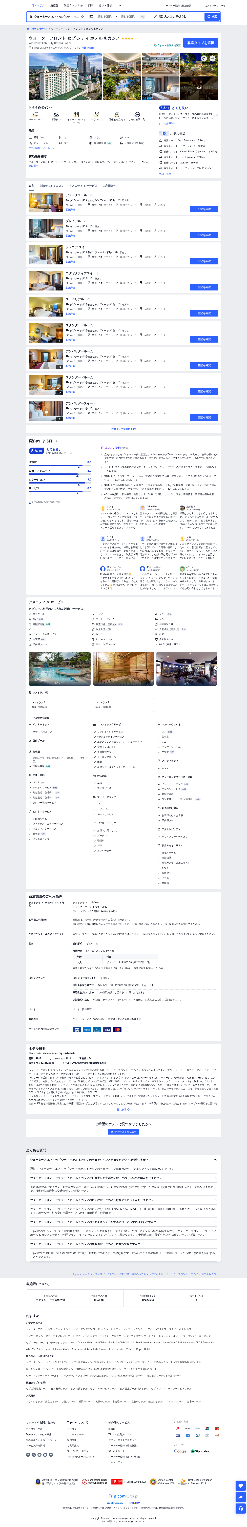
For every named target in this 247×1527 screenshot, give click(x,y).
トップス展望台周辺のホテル (186, 1362)
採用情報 (72, 1440)
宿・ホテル (38, 5)
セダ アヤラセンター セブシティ (128, 1329)
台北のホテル (194, 1401)
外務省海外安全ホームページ (41, 1440)
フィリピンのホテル (105, 1274)
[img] (65, 76)
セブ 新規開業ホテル (37, 1388)
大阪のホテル (69, 1401)
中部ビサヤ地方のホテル (133, 1274)
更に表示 (33, 165)
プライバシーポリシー (79, 1451)
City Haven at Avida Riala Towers (89, 1349)
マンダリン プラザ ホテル (94, 1329)
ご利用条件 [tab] (109, 185)
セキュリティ (115, 1462)
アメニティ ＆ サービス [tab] (83, 185)
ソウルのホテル (34, 1401)
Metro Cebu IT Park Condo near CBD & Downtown (188, 1342)
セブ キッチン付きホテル (103, 1388)
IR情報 (111, 1429)
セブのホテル (156, 1274)
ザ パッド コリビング (199, 1335)
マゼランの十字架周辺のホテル (140, 1369)
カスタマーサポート (36, 1429)
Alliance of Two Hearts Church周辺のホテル (98, 1369)
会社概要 (72, 1429)
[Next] (217, 668)
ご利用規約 (73, 1445)
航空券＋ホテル (73, 5)
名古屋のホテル (120, 1401)
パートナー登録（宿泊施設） (123, 1445)
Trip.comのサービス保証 (38, 1434)
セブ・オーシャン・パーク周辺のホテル (47, 1362)
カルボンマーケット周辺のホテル (164, 1375)
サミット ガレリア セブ (121, 1349)
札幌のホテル (103, 1401)
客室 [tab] (31, 185)
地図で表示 (165, 173)
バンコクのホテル (174, 1401)
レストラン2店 (103, 629)
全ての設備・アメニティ (42, 148)
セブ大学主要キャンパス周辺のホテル (91, 1362)
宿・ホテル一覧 (116, 1451)
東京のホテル (52, 1401)
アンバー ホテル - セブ (38, 1335)
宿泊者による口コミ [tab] (51, 185)
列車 (90, 5)
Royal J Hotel (143, 1349)
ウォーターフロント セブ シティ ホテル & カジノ (74, 38)
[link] (178, 5)
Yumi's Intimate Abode (57, 1349)
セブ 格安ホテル (59, 1388)
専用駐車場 (39, 624)
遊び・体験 (105, 5)
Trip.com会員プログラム (121, 1434)
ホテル (88, 1274)
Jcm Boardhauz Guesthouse (145, 1342)
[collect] (241, 1486)
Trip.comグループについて (81, 1456)
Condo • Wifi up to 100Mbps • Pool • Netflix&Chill (103, 1342)
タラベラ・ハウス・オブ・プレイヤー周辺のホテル (141, 1362)
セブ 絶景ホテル (79, 1388)
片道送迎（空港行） (169, 629)
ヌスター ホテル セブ (180, 1329)
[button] (119, 5)
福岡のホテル (86, 1401)
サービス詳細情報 (35, 1445)
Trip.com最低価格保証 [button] (169, 45)
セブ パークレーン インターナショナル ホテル (50, 1342)
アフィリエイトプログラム (122, 1440)
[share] (241, 1497)
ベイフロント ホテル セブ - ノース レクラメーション (81, 1335)
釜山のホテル (155, 1401)
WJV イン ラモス (34, 1349)
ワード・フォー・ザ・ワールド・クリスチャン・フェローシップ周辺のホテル (67, 1375)
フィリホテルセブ (157, 1329)
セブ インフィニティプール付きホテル (171, 1388)
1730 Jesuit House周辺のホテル (127, 1375)
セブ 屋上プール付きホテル (133, 1388)
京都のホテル (139, 1401)
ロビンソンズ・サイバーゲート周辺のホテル (49, 1369)
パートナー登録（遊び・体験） (124, 1456)
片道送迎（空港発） (106, 624)
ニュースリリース (76, 1434)
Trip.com (77, 1274)
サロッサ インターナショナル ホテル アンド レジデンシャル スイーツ (149, 1335)
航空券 (54, 5)
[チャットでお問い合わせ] (241, 1508)
